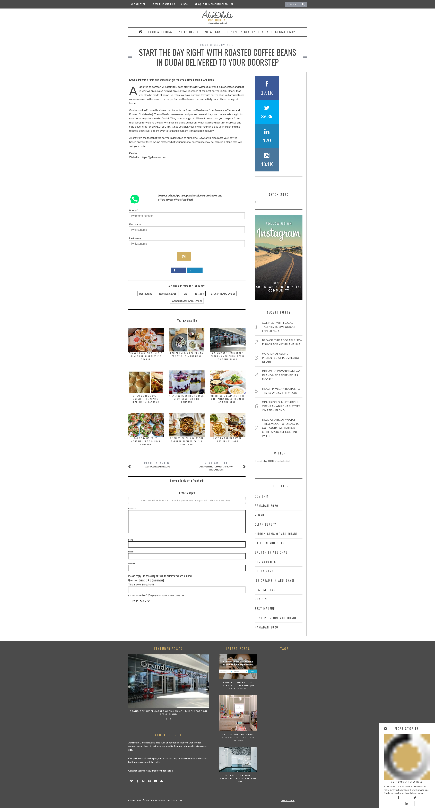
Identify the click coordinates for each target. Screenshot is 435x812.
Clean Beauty (265, 524)
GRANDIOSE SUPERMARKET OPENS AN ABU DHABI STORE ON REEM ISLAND (228, 356)
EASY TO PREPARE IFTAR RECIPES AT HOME (227, 440)
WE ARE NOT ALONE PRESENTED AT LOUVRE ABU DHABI (280, 357)
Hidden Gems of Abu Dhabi (276, 534)
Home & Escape (212, 32)
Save (183, 256)
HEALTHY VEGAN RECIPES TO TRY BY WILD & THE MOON (186, 355)
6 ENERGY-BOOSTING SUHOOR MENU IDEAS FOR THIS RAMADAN (186, 398)
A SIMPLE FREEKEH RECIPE (157, 464)
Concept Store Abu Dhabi (187, 300)
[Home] (140, 32)
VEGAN (259, 515)
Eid (185, 293)
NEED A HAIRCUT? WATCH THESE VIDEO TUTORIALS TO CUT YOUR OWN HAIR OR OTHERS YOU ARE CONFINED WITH (281, 427)
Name (131, 539)
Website (131, 563)
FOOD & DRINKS (160, 32)
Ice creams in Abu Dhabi (275, 580)
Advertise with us (163, 4)
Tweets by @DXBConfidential (272, 460)
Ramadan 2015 (168, 293)
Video (184, 4)
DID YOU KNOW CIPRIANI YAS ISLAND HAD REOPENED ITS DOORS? (146, 356)
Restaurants (265, 562)
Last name (135, 238)
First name (135, 224)
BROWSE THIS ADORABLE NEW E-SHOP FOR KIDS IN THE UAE (238, 737)
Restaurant (145, 293)
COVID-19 (262, 496)
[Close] (385, 728)
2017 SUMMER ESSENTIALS (407, 781)
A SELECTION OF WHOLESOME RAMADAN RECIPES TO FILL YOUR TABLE (187, 441)
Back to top (287, 801)
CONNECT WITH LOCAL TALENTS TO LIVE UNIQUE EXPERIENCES (279, 326)
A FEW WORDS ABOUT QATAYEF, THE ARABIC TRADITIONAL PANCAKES (146, 398)
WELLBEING (186, 32)
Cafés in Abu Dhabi (270, 543)
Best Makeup (265, 609)
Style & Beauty (243, 32)
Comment (132, 508)
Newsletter (138, 4)
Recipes (261, 599)
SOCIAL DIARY (285, 32)
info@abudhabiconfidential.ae (213, 4)
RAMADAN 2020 (266, 506)
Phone (132, 210)
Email (131, 551)
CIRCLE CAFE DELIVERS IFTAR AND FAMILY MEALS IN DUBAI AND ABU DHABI (228, 398)
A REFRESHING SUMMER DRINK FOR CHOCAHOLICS (216, 466)
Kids (265, 32)
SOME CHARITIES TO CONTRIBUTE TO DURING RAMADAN (145, 441)
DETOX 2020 (264, 571)
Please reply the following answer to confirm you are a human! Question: (160, 578)
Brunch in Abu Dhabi (223, 293)
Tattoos (199, 293)
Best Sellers (265, 590)
